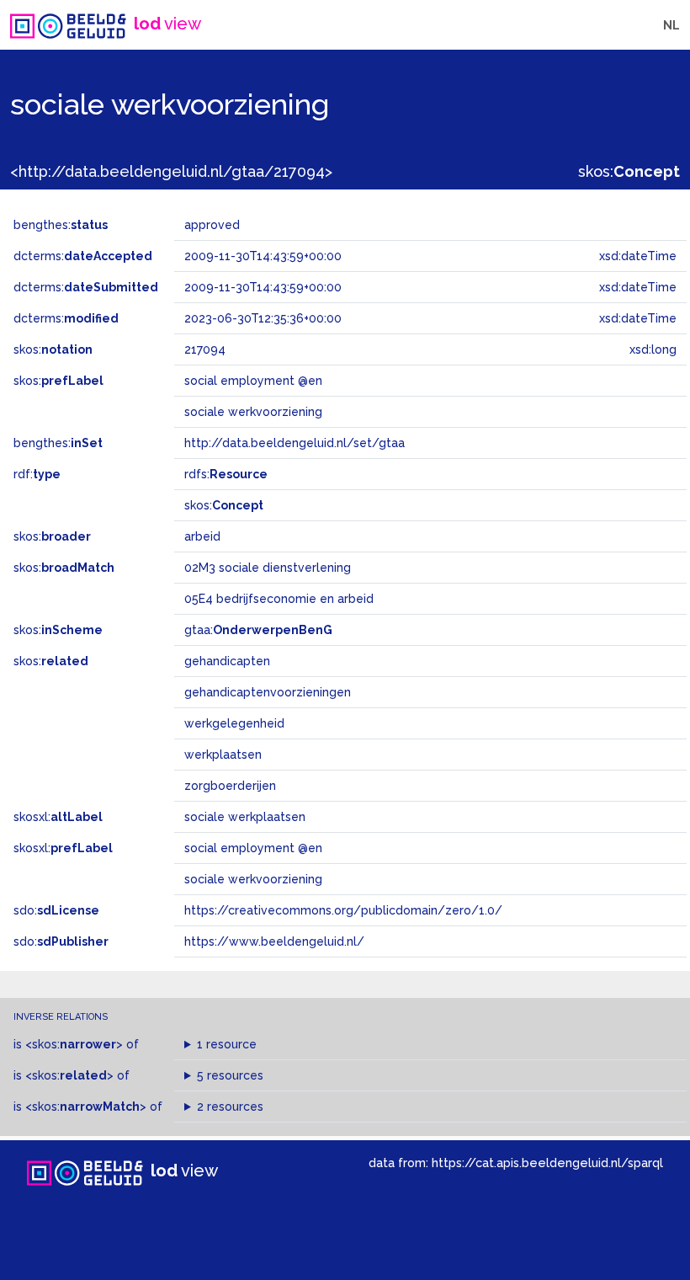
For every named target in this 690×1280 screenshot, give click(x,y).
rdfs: (226, 474)
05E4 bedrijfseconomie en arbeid (279, 598)
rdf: (37, 474)
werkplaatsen (223, 754)
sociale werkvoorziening (253, 879)
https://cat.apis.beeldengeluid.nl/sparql (547, 1162)
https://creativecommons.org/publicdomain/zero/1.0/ (343, 910)
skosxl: (58, 817)
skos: (629, 171)
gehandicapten (227, 661)
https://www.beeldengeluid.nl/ (274, 941)
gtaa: (258, 630)
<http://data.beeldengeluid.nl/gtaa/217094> (171, 171)
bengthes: (60, 225)
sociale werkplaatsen (244, 817)
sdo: (56, 910)
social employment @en (253, 848)
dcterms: (82, 256)
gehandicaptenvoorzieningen (267, 692)
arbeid (202, 536)
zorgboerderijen (230, 785)
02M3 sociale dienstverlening (267, 567)
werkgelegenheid (234, 723)
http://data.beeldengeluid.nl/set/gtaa (294, 443)
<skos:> (74, 1044)
